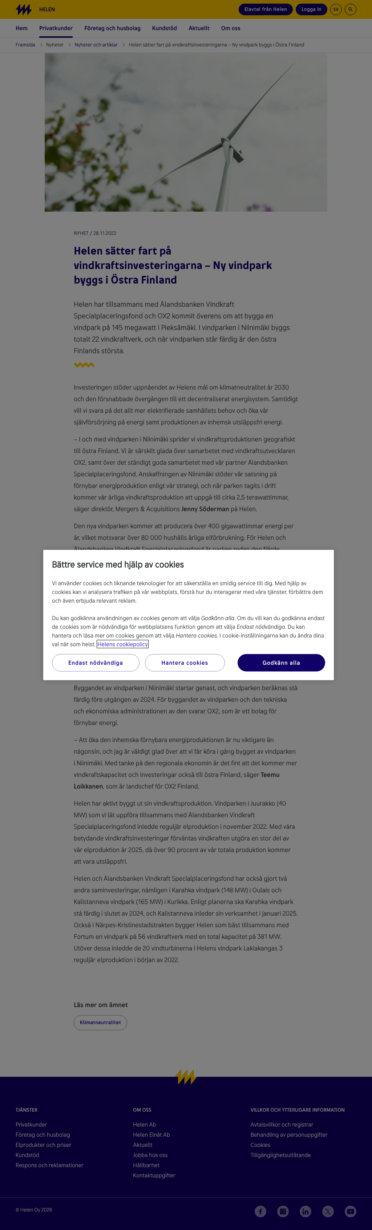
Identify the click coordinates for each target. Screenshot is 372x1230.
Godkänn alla (281, 662)
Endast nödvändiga (95, 662)
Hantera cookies (184, 662)
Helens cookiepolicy (122, 644)
